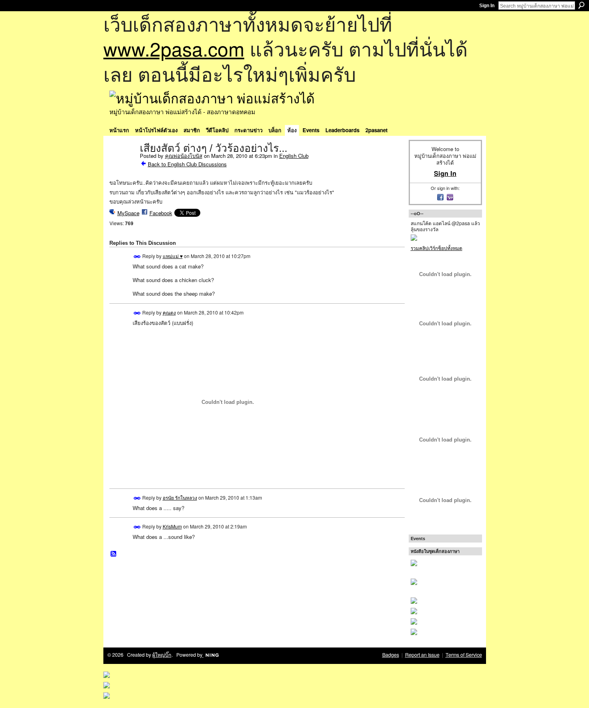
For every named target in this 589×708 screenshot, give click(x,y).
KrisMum (172, 526)
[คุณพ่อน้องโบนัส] (122, 165)
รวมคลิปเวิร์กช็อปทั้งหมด (436, 247)
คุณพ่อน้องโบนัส (183, 155)
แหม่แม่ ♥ (173, 255)
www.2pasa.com (173, 48)
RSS (113, 554)
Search (581, 5)
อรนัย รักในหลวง (180, 497)
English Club (294, 155)
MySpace (128, 213)
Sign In (486, 5)
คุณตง (169, 312)
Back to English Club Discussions (187, 164)
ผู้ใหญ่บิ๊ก (161, 654)
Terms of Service (464, 654)
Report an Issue (422, 654)
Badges (390, 654)
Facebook (160, 213)
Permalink (137, 256)
